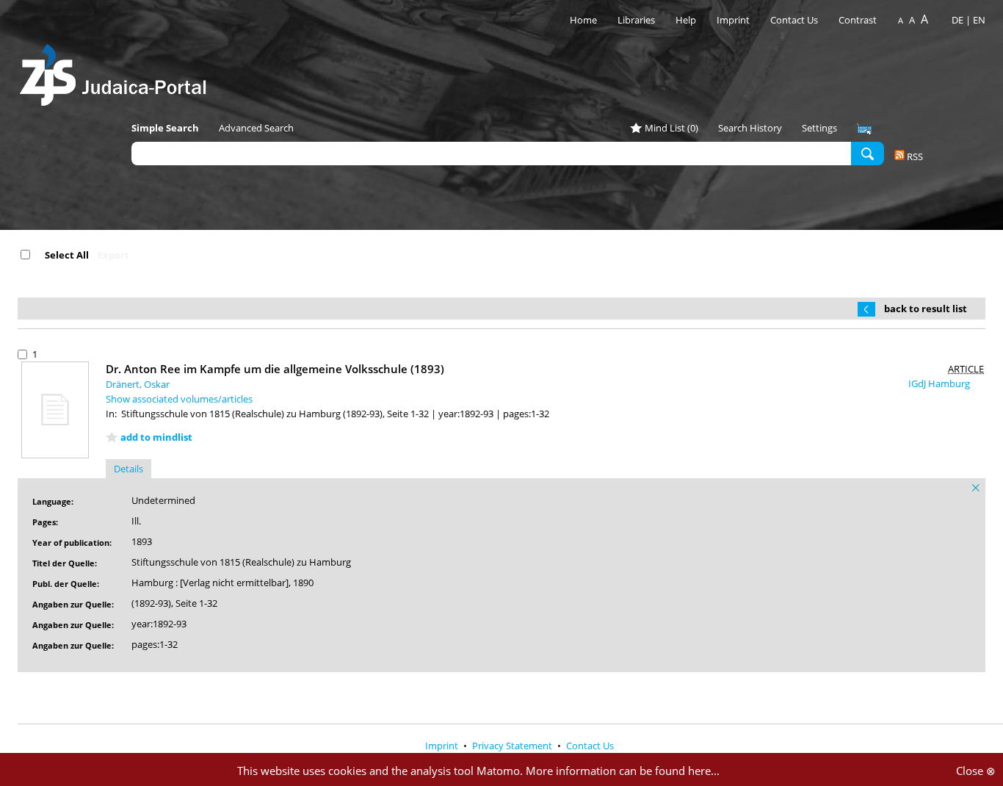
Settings (819, 127)
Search (867, 152)
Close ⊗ (976, 770)
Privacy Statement (513, 745)
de (957, 19)
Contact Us (795, 19)
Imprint (733, 19)
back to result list (925, 308)
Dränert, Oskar (138, 384)
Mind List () (671, 127)
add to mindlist (156, 437)
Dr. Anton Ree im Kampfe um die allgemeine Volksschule (275, 368)
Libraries (636, 19)
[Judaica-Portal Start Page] (117, 70)
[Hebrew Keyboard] (864, 129)
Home (583, 19)
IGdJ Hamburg (940, 383)
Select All (67, 255)
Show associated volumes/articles (179, 398)
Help (686, 19)
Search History (750, 127)
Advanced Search (256, 127)
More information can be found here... (623, 770)
